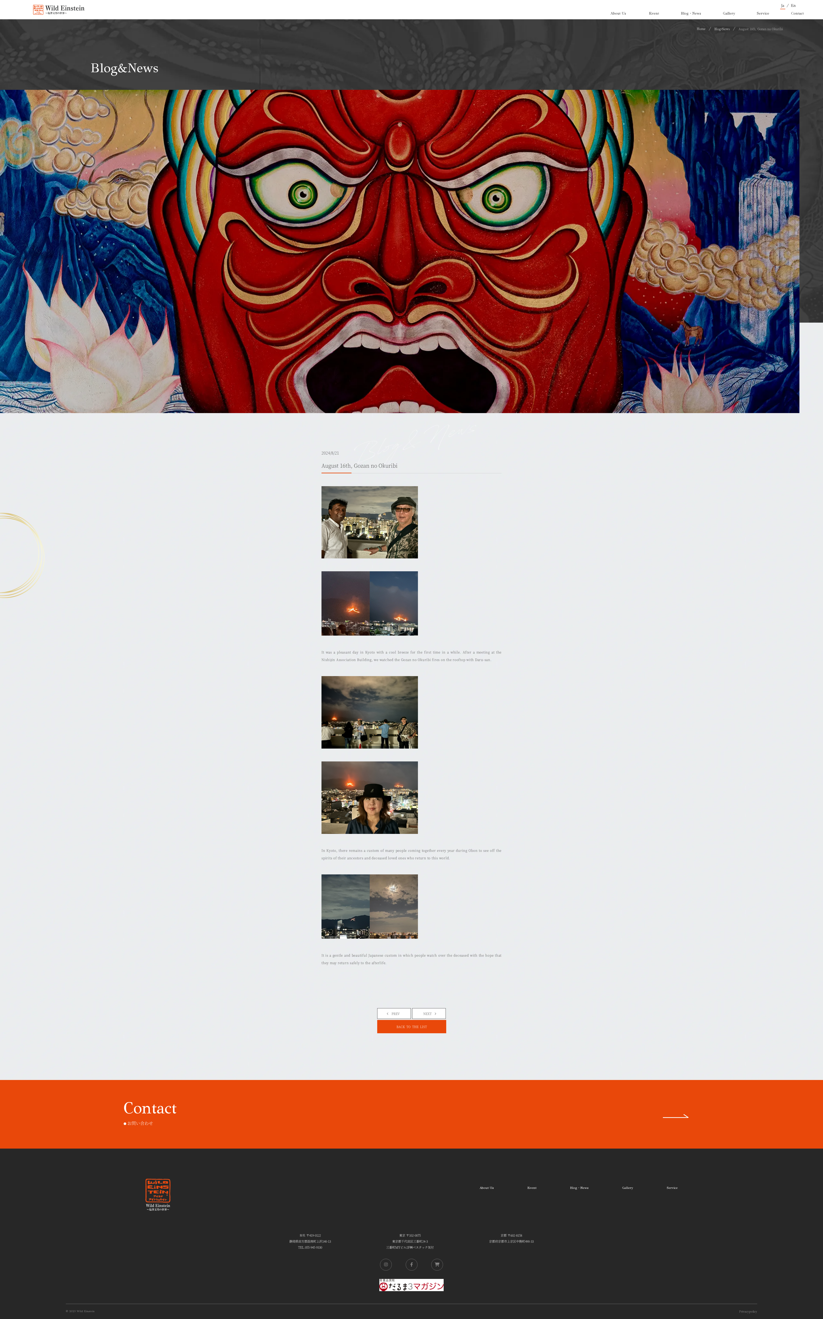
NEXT (427, 1013)
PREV (396, 1013)
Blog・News (579, 1188)
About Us (486, 1188)
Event (531, 1188)
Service (672, 1188)
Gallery (627, 1188)
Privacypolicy (748, 1311)
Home (701, 28)
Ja (782, 5)
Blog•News (722, 29)
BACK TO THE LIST (411, 1026)
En (793, 5)
